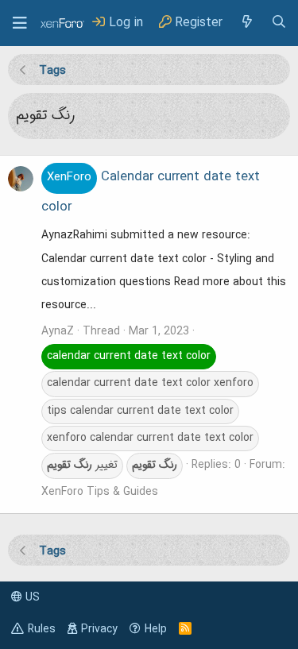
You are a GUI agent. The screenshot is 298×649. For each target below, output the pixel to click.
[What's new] (246, 22)
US (31, 597)
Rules (42, 629)
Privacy (99, 629)
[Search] (279, 22)
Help (156, 629)
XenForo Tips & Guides (99, 491)
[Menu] (20, 23)
